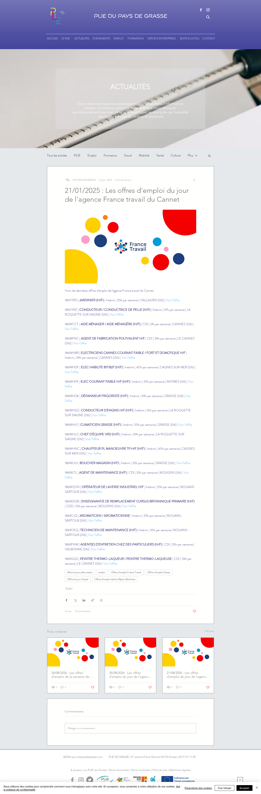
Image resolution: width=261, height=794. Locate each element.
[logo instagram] (208, 10)
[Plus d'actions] (194, 180)
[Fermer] (257, 788)
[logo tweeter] (89, 779)
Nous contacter (140, 770)
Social (128, 155)
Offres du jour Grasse (77, 579)
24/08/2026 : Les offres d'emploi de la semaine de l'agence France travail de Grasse (70, 675)
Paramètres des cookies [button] (198, 788)
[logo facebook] (201, 10)
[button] (209, 155)
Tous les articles (57, 155)
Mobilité (144, 155)
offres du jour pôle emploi (79, 572)
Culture (176, 155)
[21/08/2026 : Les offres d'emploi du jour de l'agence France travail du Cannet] (188, 652)
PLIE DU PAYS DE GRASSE (130, 16)
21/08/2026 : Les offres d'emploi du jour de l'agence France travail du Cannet (187, 675)
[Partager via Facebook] (66, 600)
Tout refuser (224, 788)
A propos (76, 770)
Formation (110, 155)
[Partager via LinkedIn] (84, 600)
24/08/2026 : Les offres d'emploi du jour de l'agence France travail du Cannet (129, 675)
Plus (190, 155)
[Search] (208, 17)
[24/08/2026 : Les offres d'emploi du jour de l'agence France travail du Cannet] (130, 652)
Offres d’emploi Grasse (158, 572)
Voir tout (209, 631)
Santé (160, 155)
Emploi (92, 155)
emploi (101, 572)
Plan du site (160, 770)
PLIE (77, 155)
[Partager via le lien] (92, 600)
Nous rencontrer (119, 770)
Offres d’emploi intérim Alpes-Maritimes (114, 579)
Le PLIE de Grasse (95, 770)
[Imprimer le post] (101, 600)
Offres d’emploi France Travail (126, 572)
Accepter (244, 788)
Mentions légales (180, 770)
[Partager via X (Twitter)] (75, 600)
